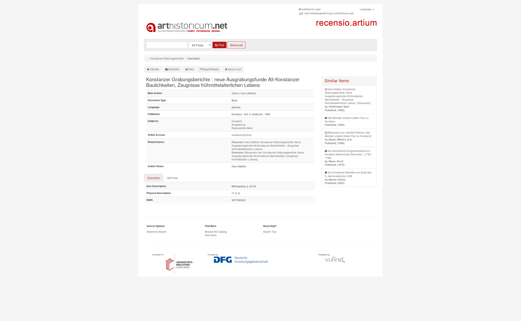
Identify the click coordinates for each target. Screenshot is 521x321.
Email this (173, 69)
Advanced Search (156, 231)
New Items (211, 235)
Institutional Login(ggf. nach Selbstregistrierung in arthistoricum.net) (326, 11)
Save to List (234, 69)
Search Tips (269, 231)
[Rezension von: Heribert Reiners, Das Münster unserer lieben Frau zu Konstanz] (348, 134)
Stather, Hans (239, 93)
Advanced (236, 45)
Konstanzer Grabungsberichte (167, 58)
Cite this (154, 69)
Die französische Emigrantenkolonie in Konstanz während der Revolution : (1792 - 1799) (348, 154)
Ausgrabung (238, 124)
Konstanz (237, 121)
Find (221, 45)
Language (366, 9)
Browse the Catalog (216, 231)
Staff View (172, 178)
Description (153, 178)
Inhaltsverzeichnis (242, 135)
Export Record (211, 69)
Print (191, 69)
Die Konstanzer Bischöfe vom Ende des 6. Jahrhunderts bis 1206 (348, 174)
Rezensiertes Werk (242, 128)
